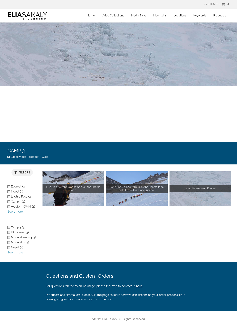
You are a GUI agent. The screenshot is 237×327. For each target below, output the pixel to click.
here (139, 286)
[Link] (27, 15)
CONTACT (211, 4)
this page (103, 295)
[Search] (228, 4)
